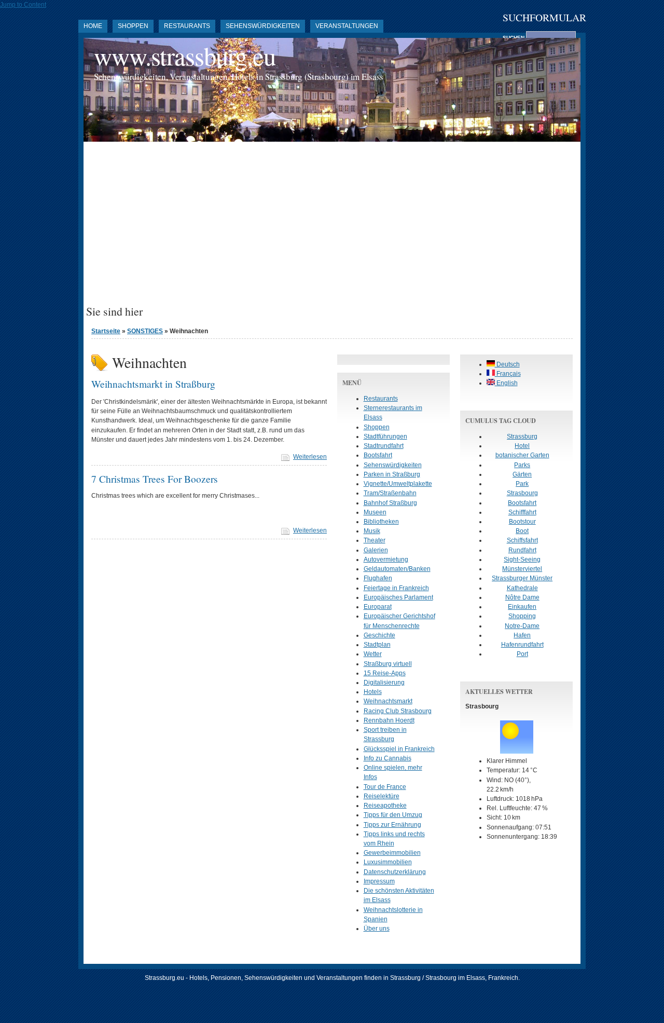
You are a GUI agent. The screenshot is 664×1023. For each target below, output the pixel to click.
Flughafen (378, 578)
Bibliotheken (381, 521)
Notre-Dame (522, 626)
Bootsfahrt (378, 455)
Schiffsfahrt (522, 540)
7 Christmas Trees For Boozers (154, 478)
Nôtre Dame (522, 597)
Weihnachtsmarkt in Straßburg (153, 383)
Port (522, 654)
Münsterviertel (522, 568)
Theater (374, 540)
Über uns (377, 928)
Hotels (373, 691)
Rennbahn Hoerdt (389, 720)
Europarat (378, 606)
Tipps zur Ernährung (392, 824)
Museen (375, 512)
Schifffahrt (522, 512)
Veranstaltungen (346, 26)
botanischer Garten (522, 455)
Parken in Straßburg (392, 474)
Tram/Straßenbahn (390, 493)
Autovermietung (386, 559)
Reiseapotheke (385, 805)
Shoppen (133, 26)
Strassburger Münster (522, 578)
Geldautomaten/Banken (397, 568)
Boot (522, 531)
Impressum (379, 881)
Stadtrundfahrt (384, 445)
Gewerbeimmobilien (392, 852)
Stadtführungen (385, 436)
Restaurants (187, 26)
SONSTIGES (145, 331)
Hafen (522, 635)
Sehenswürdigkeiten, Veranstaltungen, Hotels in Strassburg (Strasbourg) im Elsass (238, 77)
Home (93, 26)
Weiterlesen (310, 456)
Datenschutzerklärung (395, 872)
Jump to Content (23, 4)
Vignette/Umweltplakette (398, 483)
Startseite (105, 331)
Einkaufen (522, 606)
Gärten (522, 474)
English (506, 383)
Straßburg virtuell (388, 663)
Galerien (376, 550)
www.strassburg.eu (184, 56)
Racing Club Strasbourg (398, 711)
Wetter (373, 654)
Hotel (522, 445)
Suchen (514, 37)
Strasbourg (522, 493)
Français (508, 373)
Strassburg (522, 436)
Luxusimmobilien (388, 862)
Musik (372, 531)
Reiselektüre (381, 796)
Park (522, 483)
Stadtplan (377, 644)
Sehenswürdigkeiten (263, 26)
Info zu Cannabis (387, 758)
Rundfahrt (522, 550)
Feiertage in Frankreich (396, 588)
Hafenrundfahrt (522, 644)
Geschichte (379, 635)
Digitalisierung (384, 682)
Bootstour (522, 521)
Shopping (522, 616)
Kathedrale (522, 588)
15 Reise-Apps (385, 673)
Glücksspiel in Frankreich (399, 749)
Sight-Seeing (522, 559)
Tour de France (385, 786)
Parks (522, 465)
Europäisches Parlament (398, 597)
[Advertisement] (332, 227)
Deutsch (507, 364)
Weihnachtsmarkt (388, 701)
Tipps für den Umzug (393, 815)
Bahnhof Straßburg (390, 503)
